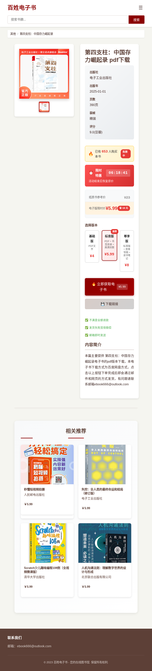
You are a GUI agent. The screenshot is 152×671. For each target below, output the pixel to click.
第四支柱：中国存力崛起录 (36, 33)
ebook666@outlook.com (34, 646)
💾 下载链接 (109, 304)
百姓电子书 (22, 8)
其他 (13, 33)
